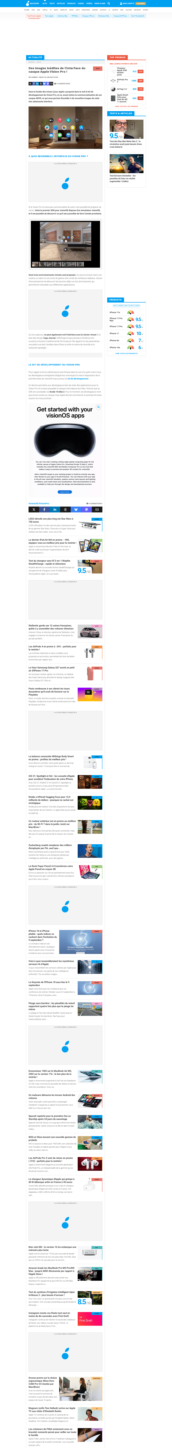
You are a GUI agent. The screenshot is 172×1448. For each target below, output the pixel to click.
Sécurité (137, 10)
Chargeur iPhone (88, 16)
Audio (56, 10)
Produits (71, 3)
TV (50, 10)
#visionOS (33, 503)
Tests (52, 3)
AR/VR (71, 10)
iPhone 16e (115, 347)
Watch (45, 10)
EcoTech (103, 10)
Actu (44, 3)
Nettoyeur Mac (103, 16)
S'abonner (141, 3)
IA (109, 10)
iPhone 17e (115, 312)
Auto (77, 10)
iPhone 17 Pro (116, 326)
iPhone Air (114, 340)
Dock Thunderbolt (137, 16)
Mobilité (63, 10)
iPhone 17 (114, 333)
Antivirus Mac (62, 16)
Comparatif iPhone (120, 16)
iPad (33, 10)
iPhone (26, 10)
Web (121, 10)
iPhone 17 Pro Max (116, 319)
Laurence (34, 77)
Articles (61, 3)
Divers (145, 10)
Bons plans (100, 3)
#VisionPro (43, 503)
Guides (81, 3)
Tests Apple (49, 16)
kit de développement (78, 378)
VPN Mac (74, 16)
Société (115, 10)
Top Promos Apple (34, 16)
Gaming (95, 10)
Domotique (86, 10)
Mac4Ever (32, 62)
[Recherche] (108, 3)
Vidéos (89, 3)
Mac (38, 10)
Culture (129, 10)
